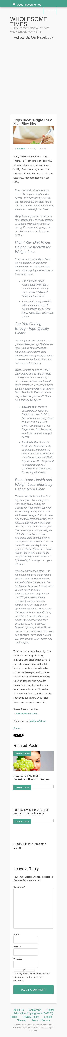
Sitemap (21, 1020)
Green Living (22, 753)
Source (17, 728)
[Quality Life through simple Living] (33, 821)
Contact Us (34, 5)
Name (17, 934)
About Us (22, 5)
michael (21, 149)
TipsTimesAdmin (37, 721)
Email (17, 946)
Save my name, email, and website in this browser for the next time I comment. (31, 977)
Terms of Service (41, 1020)
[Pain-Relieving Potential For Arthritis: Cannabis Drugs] (33, 787)
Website (17, 959)
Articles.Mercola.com (27, 713)
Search (52, 11)
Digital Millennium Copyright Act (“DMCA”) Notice (32, 1013)
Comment (19, 887)
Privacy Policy (31, 1017)
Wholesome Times (28, 21)
